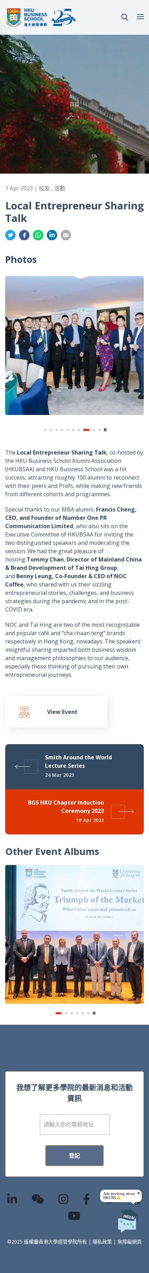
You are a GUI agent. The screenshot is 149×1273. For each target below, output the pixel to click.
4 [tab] (62, 430)
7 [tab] (79, 430)
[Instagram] (64, 1198)
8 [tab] (84, 430)
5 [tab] (68, 430)
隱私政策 (102, 1241)
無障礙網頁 (129, 1241)
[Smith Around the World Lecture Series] (74, 934)
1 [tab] (45, 430)
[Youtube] (74, 1215)
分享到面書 (24, 235)
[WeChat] (38, 1198)
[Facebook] (86, 1198)
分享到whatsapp (38, 235)
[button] (124, 17)
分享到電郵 (66, 235)
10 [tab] (99, 430)
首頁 (74, 104)
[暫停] (105, 430)
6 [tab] (73, 430)
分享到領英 (52, 235)
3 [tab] (56, 430)
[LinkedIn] (12, 1198)
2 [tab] (51, 430)
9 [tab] (92, 430)
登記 (74, 1155)
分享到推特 (10, 235)
